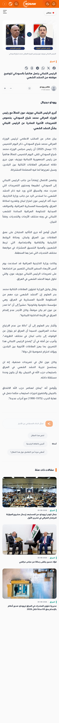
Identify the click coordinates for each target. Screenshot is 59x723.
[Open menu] (4, 12)
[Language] (10, 4)
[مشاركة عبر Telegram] (37, 68)
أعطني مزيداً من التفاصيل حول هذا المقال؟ (27, 452)
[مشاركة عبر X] (48, 68)
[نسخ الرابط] (26, 68)
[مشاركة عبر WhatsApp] (43, 68)
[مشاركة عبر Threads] (32, 68)
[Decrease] (10, 88)
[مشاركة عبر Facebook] (54, 68)
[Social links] (4, 4)
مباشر (48, 12)
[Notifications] (54, 4)
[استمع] (29, 88)
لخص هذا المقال (37, 435)
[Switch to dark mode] (47, 4)
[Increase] (4, 88)
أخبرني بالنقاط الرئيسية (35, 443)
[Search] (16, 4)
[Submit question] (49, 424)
